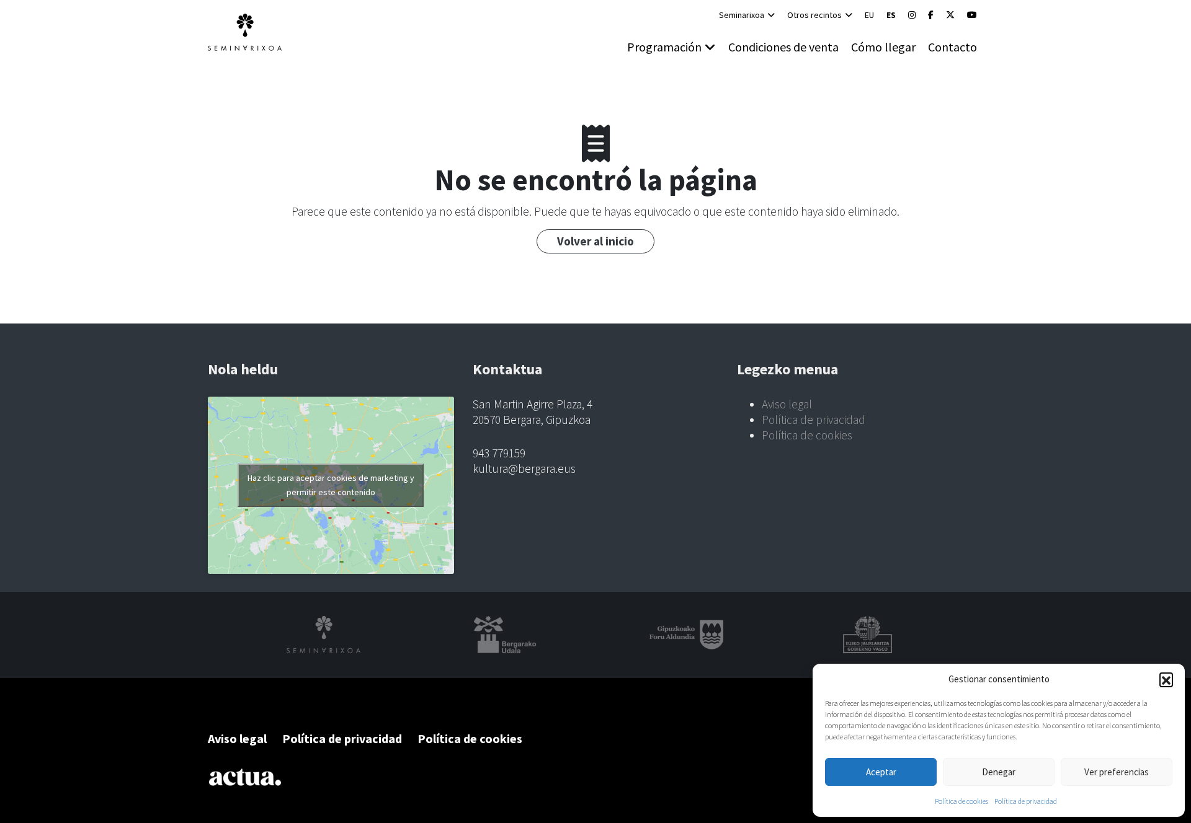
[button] (1166, 679)
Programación (664, 47)
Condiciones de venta (783, 47)
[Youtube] (972, 15)
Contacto (952, 47)
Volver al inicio (595, 241)
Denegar (998, 772)
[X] (950, 15)
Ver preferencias (1116, 772)
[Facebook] (931, 15)
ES (891, 14)
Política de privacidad (1025, 801)
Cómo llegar (883, 47)
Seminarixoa (741, 14)
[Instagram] (912, 15)
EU (869, 14)
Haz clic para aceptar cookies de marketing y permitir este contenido (331, 485)
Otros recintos (814, 14)
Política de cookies (961, 801)
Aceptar (881, 772)
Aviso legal (787, 404)
